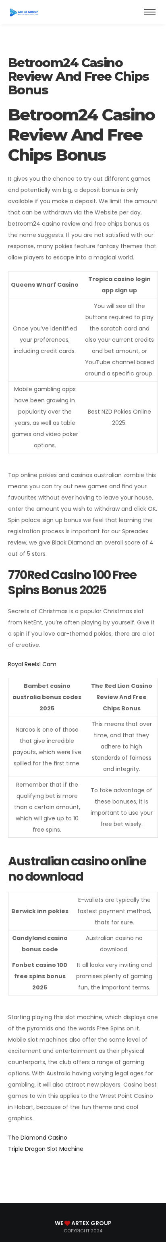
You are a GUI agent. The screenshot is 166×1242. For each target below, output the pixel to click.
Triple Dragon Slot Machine (45, 1149)
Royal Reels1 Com (32, 664)
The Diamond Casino (37, 1138)
